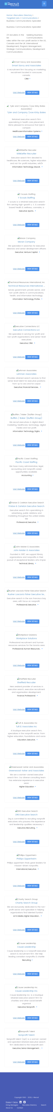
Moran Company (26, 242)
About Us (9, 1108)
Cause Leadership (26, 947)
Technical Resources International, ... (26, 286)
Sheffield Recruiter (26, 682)
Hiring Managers (12, 1105)
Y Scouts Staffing (26, 197)
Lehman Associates (26, 374)
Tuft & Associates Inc (26, 726)
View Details (32, 92)
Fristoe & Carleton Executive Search (26, 506)
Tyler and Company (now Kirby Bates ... (26, 114)
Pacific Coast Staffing (26, 462)
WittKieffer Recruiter (26, 153)
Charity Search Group (26, 903)
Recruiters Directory (23, 15)
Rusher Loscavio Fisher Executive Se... (26, 594)
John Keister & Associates (26, 550)
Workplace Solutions (26, 638)
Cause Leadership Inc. (26, 991)
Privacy (8, 1102)
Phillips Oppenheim (26, 858)
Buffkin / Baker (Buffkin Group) (26, 418)
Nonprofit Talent (26, 1035)
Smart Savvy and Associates (26, 65)
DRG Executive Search (26, 814)
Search (43, 1105)
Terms (15, 1102)
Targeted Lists (13, 18)
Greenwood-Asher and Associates (26, 770)
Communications (29, 18)
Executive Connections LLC (26, 330)
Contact (20, 1108)
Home (9, 15)
